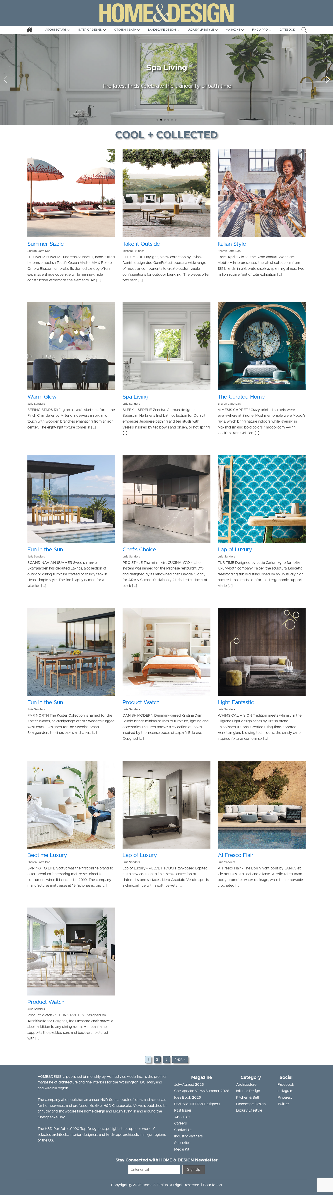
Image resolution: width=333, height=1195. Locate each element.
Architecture (246, 1084)
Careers (180, 1123)
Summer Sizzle (45, 244)
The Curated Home (241, 397)
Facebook (286, 1084)
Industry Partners (188, 1136)
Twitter (283, 1104)
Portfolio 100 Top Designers (197, 1104)
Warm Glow (42, 397)
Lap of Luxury (235, 549)
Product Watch (141, 702)
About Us (182, 1117)
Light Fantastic (236, 702)
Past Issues (182, 1110)
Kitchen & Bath (248, 1097)
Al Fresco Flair (235, 855)
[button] (157, 120)
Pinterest (285, 1097)
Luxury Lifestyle (249, 1110)
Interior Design (248, 1091)
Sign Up (193, 1169)
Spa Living (135, 397)
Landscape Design (251, 1104)
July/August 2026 (189, 1084)
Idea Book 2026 (187, 1097)
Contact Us (183, 1130)
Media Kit (181, 1149)
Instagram (285, 1091)
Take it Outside (141, 244)
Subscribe (182, 1143)
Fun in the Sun (45, 549)
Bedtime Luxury (47, 855)
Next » (180, 1059)
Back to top (212, 1185)
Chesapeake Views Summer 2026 (201, 1091)
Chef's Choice (139, 549)
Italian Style (232, 244)
